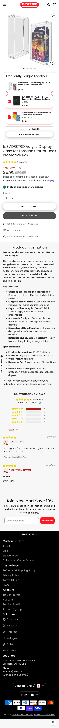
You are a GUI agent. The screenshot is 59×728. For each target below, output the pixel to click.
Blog (5, 550)
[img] (9, 437)
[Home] (30, 4)
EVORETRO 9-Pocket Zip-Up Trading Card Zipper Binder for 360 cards (36, 99)
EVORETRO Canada (22, 714)
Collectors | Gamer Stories (18, 560)
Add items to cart (29, 134)
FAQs (6, 584)
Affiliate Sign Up (12, 609)
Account (8, 599)
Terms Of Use (11, 580)
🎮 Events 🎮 (10, 555)
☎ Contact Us (11, 595)
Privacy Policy (11, 575)
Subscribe (47, 520)
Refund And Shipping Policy (19, 570)
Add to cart (29, 206)
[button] (10, 162)
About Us (8, 546)
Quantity (7, 193)
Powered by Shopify (44, 714)
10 (35, 68)
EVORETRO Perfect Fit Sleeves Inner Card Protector (36, 113)
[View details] (16, 101)
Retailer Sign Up (12, 604)
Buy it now (29, 215)
